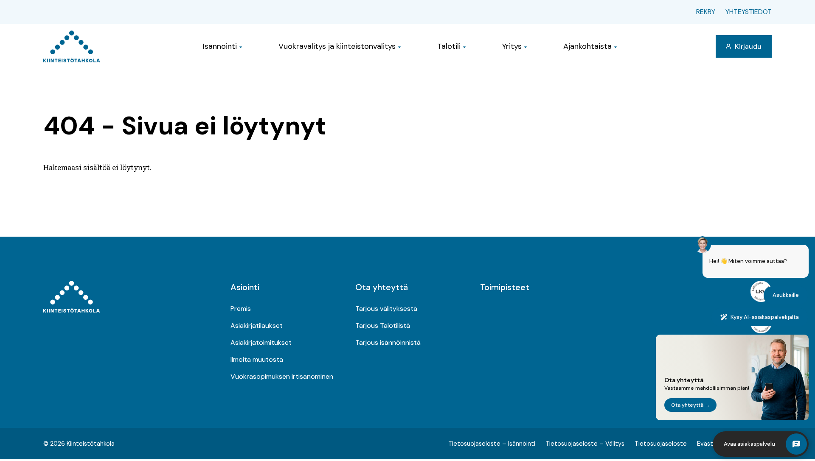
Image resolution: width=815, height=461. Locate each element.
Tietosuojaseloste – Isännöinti (491, 443)
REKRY (705, 11)
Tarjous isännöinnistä (388, 342)
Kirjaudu (747, 46)
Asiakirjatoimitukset (261, 342)
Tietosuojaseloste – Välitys (584, 443)
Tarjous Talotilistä (382, 325)
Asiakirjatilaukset (256, 325)
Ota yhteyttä (381, 287)
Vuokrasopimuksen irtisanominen (281, 376)
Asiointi (244, 287)
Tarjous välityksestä (386, 308)
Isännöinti (220, 46)
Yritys (512, 46)
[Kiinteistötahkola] (71, 46)
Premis (240, 308)
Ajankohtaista (587, 46)
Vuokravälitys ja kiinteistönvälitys (337, 46)
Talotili (449, 46)
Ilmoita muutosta (256, 359)
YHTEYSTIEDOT (748, 11)
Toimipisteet (504, 287)
